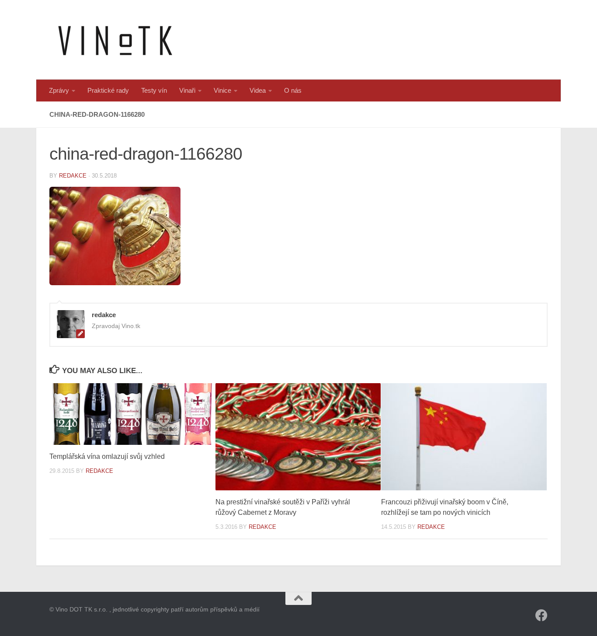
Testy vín (154, 90)
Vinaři (187, 90)
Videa (258, 90)
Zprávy (59, 90)
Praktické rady (108, 90)
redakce (73, 175)
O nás (293, 90)
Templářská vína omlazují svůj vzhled (107, 456)
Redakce (99, 471)
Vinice (222, 90)
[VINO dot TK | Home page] (114, 39)
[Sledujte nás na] (541, 615)
